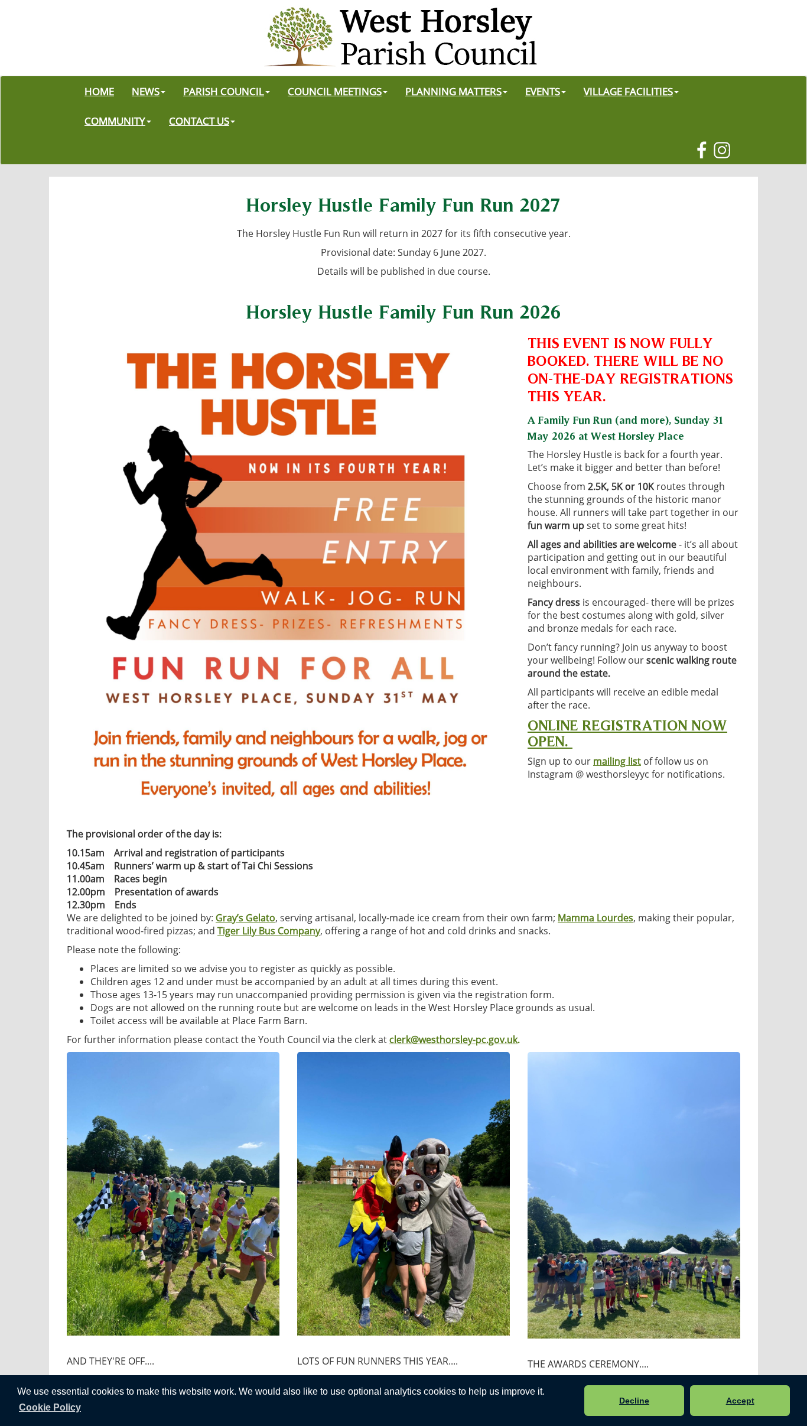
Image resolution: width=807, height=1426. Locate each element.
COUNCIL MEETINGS (335, 91)
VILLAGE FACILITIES (628, 91)
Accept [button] (740, 1400)
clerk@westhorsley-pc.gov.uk (453, 1039)
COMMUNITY (114, 120)
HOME (99, 91)
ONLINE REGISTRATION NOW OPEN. (627, 733)
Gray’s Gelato (245, 917)
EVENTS (542, 91)
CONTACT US (199, 120)
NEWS (146, 91)
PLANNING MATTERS (453, 91)
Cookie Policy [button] (50, 1407)
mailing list (617, 761)
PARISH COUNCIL (223, 91)
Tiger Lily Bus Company (268, 930)
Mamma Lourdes (595, 917)
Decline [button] (634, 1400)
